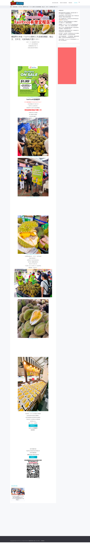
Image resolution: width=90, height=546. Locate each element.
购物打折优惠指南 (63, 2)
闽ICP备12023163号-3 (36, 540)
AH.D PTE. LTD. (19, 540)
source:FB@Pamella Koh (33, 338)
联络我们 (42, 540)
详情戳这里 (32, 425)
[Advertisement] (33, 57)
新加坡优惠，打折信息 (17, 6)
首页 (11, 6)
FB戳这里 (32, 457)
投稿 (12, 485)
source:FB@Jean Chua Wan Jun (33, 156)
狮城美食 (70, 2)
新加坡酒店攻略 (55, 2)
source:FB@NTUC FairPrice (33, 97)
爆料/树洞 (15, 485)
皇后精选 (75, 2)
